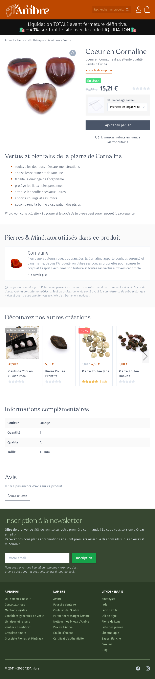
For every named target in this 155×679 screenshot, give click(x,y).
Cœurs (67, 40)
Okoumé (107, 644)
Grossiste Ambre (15, 633)
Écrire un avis (17, 496)
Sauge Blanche (111, 638)
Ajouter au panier (118, 125)
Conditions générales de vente (24, 616)
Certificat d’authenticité (68, 638)
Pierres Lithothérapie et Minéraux (38, 40)
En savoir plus (38, 275)
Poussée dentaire (64, 604)
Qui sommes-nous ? (17, 599)
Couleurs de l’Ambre (66, 610)
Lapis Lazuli (109, 610)
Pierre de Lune (111, 621)
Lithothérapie (110, 633)
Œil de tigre (109, 616)
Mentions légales (16, 610)
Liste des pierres (112, 627)
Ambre (57, 599)
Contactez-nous (15, 604)
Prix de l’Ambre (63, 627)
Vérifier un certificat (17, 627)
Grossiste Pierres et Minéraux (24, 638)
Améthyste (108, 599)
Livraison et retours (17, 621)
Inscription (84, 558)
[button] (145, 356)
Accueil (9, 40)
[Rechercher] (127, 9)
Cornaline (38, 253)
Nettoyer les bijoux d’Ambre (71, 621)
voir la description (99, 70)
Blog (104, 650)
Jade (104, 604)
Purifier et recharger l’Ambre (71, 616)
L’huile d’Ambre (63, 633)
